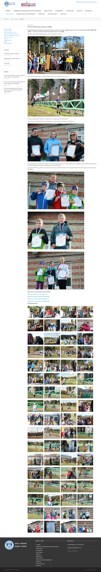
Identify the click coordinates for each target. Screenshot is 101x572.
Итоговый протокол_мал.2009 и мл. (38, 294)
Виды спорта (48, 10)
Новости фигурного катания (11, 33)
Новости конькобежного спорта (12, 35)
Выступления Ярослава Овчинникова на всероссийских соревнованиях (14, 82)
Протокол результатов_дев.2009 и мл (38, 299)
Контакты (64, 14)
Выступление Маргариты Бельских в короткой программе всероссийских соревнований (13, 90)
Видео (5, 41)
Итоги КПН (6, 63)
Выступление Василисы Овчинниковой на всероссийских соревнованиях (14, 76)
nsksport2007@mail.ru (72, 551)
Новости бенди (8, 43)
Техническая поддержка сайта (90, 569)
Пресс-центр (9, 14)
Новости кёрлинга (8, 37)
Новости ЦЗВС (7, 29)
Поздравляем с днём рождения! (12, 58)
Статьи (5, 38)
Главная (8, 10)
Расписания (70, 10)
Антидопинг (59, 10)
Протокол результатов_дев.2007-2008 (38, 296)
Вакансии (41, 14)
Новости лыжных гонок (10, 32)
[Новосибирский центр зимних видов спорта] (12, 4)
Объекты (79, 10)
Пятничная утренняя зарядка (11, 53)
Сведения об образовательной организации (27, 10)
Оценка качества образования (26, 14)
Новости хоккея (8, 30)
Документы (88, 10)
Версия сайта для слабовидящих (86, 2)
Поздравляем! (7, 40)
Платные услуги (52, 14)
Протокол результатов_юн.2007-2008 (38, 301)
